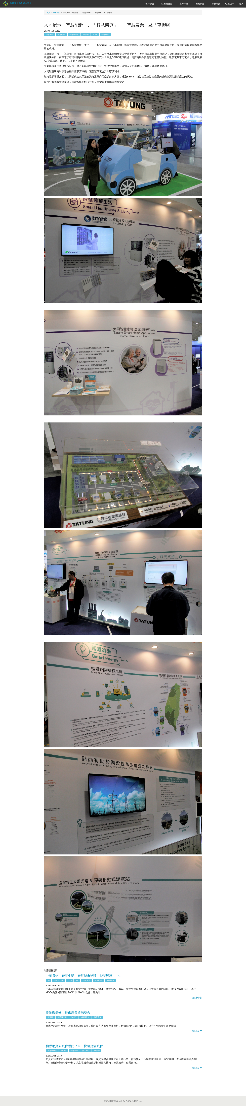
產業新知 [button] (200, 4)
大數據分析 (85, 1017)
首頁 (48, 13)
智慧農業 (105, 34)
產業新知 (56, 13)
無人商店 (86, 1051)
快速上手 (229, 4)
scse (95, 34)
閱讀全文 (197, 997)
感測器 (50, 1017)
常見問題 (216, 4)
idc (77, 980)
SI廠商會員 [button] (167, 4)
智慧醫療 (49, 34)
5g (49, 980)
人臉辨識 (110, 980)
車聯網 (86, 34)
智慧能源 (61, 34)
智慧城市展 (74, 34)
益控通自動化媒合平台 (20, 3)
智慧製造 (74, 1051)
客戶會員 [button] (150, 4)
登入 (241, 4)
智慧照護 (98, 980)
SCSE (73, 1017)
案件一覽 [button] (184, 4)
